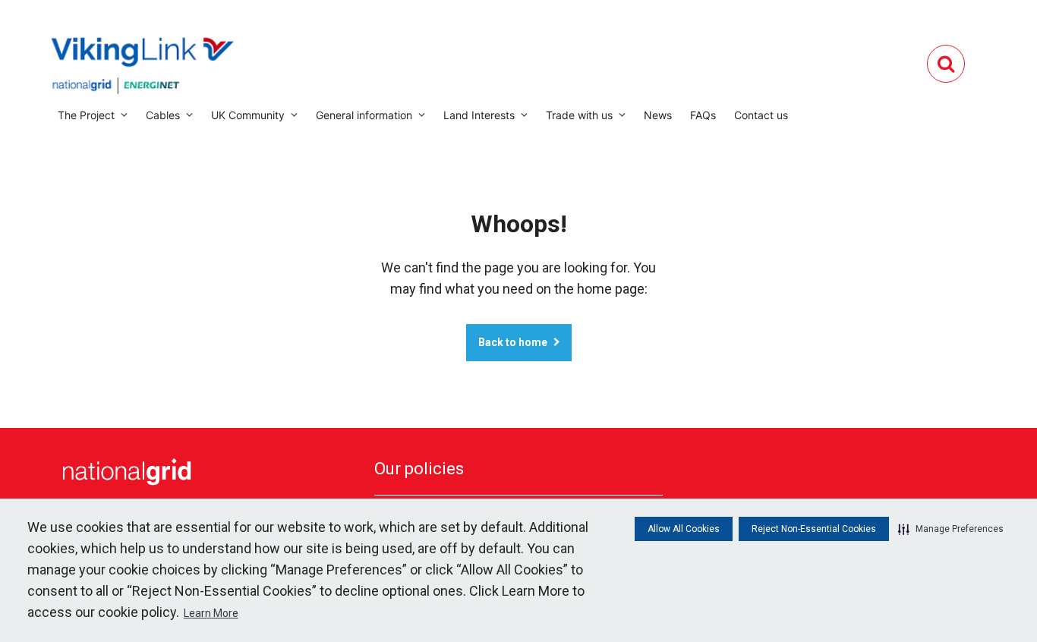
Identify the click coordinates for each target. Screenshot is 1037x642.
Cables (163, 115)
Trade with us (579, 115)
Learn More (211, 613)
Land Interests (479, 115)
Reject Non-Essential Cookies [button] (814, 529)
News (658, 115)
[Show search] (946, 64)
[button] (951, 529)
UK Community (248, 115)
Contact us (761, 115)
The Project (86, 115)
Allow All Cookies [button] (684, 529)
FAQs (703, 115)
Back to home (512, 342)
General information (364, 115)
